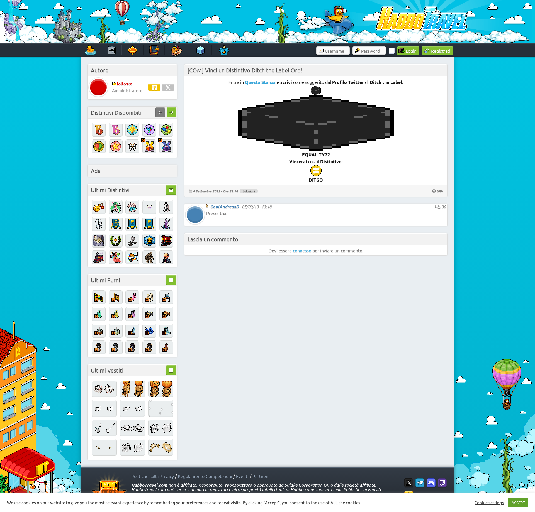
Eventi (242, 476)
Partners (260, 476)
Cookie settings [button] (489, 502)
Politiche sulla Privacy (152, 476)
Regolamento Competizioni (205, 476)
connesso (302, 250)
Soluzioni (249, 191)
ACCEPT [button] (518, 502)
